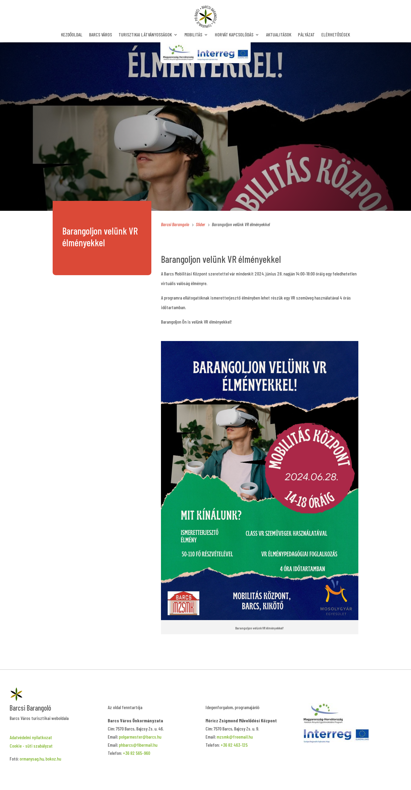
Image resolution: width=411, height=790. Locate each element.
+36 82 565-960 (136, 753)
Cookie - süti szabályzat (31, 746)
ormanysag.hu (32, 758)
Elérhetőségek (335, 34)
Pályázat (306, 34)
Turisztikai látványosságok (145, 34)
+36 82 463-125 (234, 745)
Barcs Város (100, 34)
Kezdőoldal (71, 34)
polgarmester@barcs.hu (140, 736)
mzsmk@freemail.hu (235, 736)
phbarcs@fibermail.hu (138, 745)
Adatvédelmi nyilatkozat (31, 737)
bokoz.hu (53, 758)
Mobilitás (193, 34)
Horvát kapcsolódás (234, 34)
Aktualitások (278, 34)
